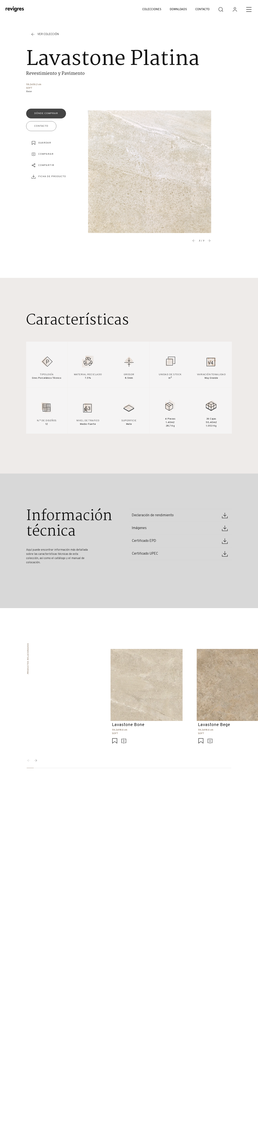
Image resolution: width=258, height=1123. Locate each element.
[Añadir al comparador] (124, 741)
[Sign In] (235, 9)
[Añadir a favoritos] (114, 741)
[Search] (221, 9)
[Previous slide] (194, 241)
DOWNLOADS (178, 9)
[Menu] (249, 9)
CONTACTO (202, 9)
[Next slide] (36, 760)
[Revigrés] (15, 9)
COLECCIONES (151, 9)
